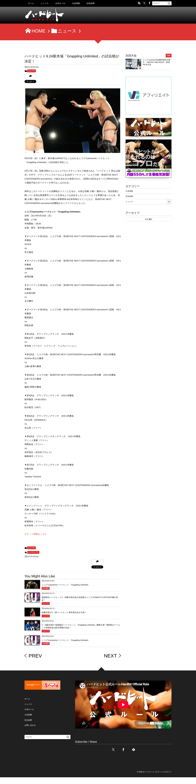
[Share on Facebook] (149, 3)
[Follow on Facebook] (123, 749)
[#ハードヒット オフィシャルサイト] (47, 16)
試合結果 (90, 3)
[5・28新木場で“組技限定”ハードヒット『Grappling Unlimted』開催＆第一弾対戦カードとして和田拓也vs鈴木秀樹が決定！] (32, 628)
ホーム (31, 3)
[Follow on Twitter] (144, 3)
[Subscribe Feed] (139, 3)
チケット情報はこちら (35, 534)
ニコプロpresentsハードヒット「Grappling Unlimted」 (66, 585)
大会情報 (76, 3)
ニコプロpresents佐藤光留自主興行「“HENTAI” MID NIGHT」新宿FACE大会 (156, 62)
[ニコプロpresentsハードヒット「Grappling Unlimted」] (32, 586)
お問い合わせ (30, 725)
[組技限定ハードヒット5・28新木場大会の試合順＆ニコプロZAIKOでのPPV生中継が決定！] (32, 600)
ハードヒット (33, 552)
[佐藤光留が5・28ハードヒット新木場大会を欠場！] (32, 614)
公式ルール (60, 3)
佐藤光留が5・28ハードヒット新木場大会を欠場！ (64, 612)
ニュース (45, 3)
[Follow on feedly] (133, 749)
